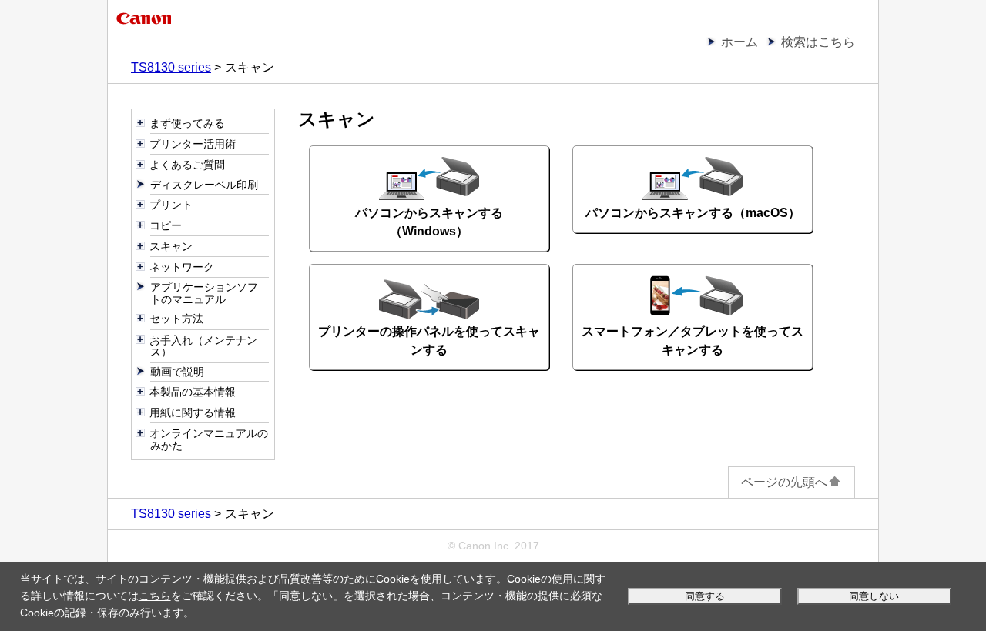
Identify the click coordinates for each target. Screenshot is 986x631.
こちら (155, 595)
